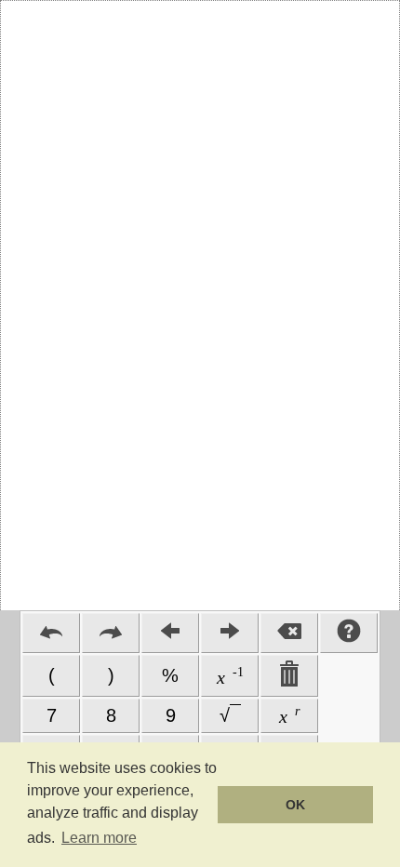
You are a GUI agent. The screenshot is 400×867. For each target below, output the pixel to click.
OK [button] (295, 804)
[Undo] (51, 633)
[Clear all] (289, 676)
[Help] (349, 633)
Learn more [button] (99, 838)
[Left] (170, 633)
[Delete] (289, 633)
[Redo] (111, 633)
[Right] (230, 633)
